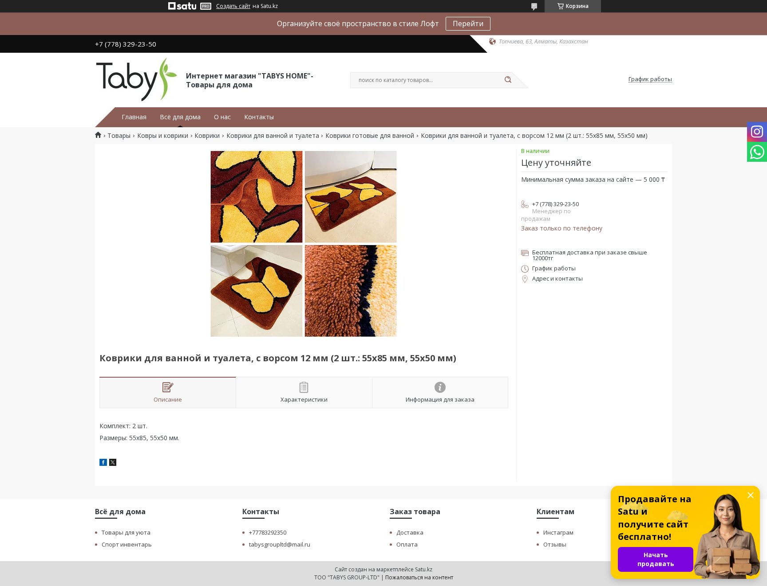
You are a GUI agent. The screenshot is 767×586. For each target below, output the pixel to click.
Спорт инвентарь (127, 544)
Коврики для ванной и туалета (272, 136)
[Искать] (508, 80)
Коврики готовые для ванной (369, 136)
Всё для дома (180, 117)
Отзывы (554, 544)
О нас (222, 117)
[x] (112, 463)
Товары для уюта (126, 532)
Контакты (259, 117)
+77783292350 (267, 532)
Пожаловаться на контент (419, 577)
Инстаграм (558, 532)
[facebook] (103, 463)
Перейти (468, 23)
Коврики (207, 136)
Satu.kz (423, 569)
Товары (118, 136)
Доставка (409, 532)
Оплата (407, 544)
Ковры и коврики (162, 136)
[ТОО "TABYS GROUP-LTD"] (136, 79)
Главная (134, 117)
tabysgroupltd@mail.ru (279, 544)
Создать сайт (233, 6)
